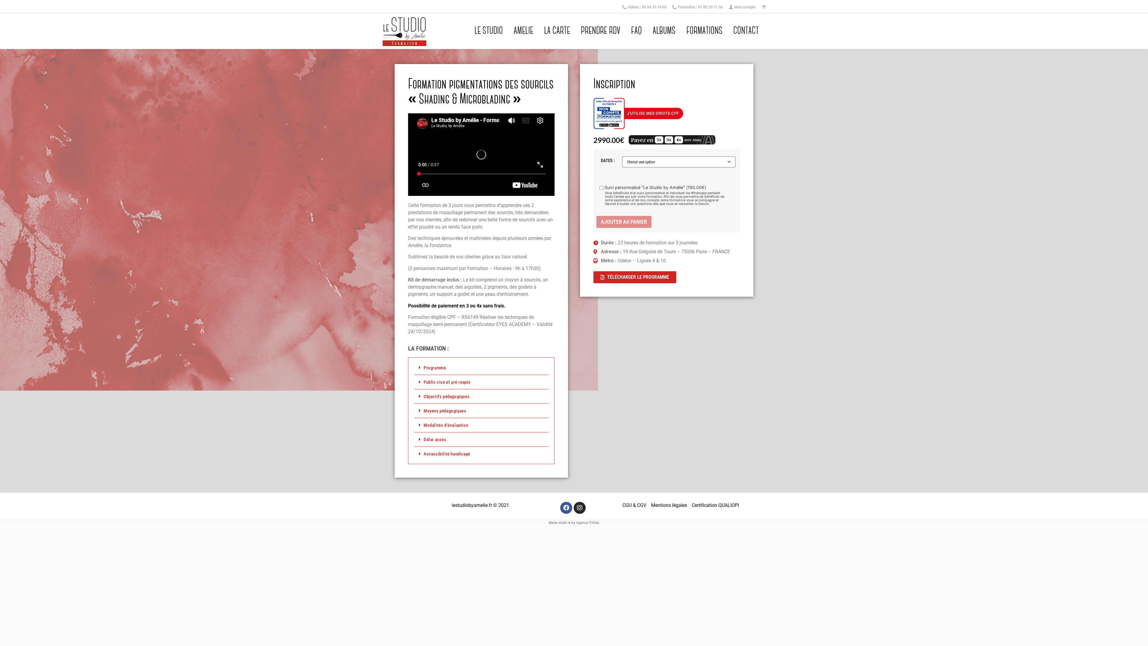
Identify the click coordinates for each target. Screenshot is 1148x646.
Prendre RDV (600, 31)
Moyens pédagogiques (445, 411)
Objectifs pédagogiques (446, 396)
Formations (704, 31)
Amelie (523, 31)
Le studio (488, 31)
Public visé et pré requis (447, 382)
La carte (557, 31)
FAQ (636, 31)
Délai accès (435, 439)
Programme (435, 368)
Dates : (608, 161)
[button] (481, 368)
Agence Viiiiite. (588, 523)
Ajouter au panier (624, 222)
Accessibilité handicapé (447, 454)
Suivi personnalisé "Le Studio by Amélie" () (655, 187)
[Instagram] (580, 508)
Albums (664, 31)
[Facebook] (566, 508)
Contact (746, 31)
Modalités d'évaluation (446, 425)
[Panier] (763, 6)
